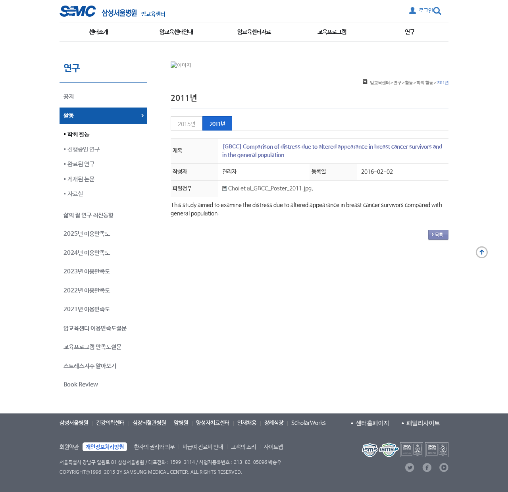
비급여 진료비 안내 (203, 447)
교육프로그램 (332, 32)
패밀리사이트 (423, 422)
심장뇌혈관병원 (149, 423)
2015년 (186, 124)
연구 (409, 32)
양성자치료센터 (212, 423)
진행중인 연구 (83, 149)
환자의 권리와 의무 (154, 447)
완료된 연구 (80, 164)
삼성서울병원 (74, 423)
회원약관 (69, 447)
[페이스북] (426, 467)
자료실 (75, 193)
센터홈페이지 (372, 422)
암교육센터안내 (176, 32)
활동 (409, 82)
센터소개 (98, 32)
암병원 (181, 423)
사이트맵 (273, 447)
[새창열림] (404, 449)
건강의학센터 (110, 423)
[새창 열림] (98, 11)
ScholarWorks (308, 423)
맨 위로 (481, 252)
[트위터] (409, 467)
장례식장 (273, 423)
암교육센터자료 (254, 32)
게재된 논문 (80, 179)
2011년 (217, 124)
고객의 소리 (243, 447)
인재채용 (246, 423)
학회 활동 (78, 134)
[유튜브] (443, 467)
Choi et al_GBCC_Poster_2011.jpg (269, 188)
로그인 (426, 11)
